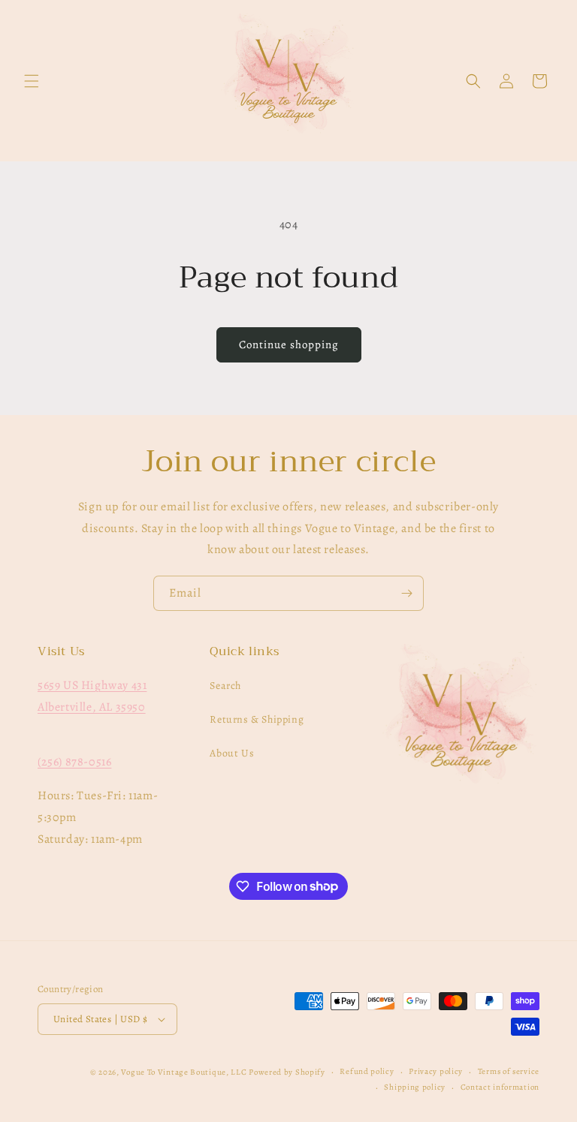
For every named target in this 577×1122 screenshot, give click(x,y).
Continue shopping (289, 344)
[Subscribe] (406, 593)
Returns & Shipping (257, 719)
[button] (31, 81)
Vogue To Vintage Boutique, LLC (183, 1072)
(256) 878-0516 (74, 762)
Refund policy (367, 1071)
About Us (232, 753)
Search (225, 685)
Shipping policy (415, 1087)
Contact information (500, 1087)
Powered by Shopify (287, 1072)
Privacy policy (436, 1071)
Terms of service (508, 1071)
